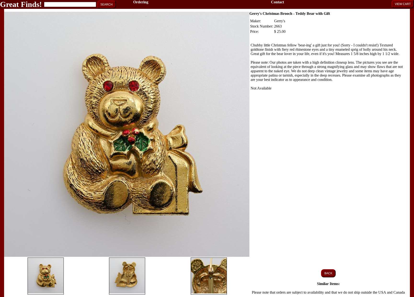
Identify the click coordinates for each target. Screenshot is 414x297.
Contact (277, 2)
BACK (328, 273)
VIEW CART (403, 4)
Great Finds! (21, 4)
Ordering (140, 2)
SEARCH (106, 4)
